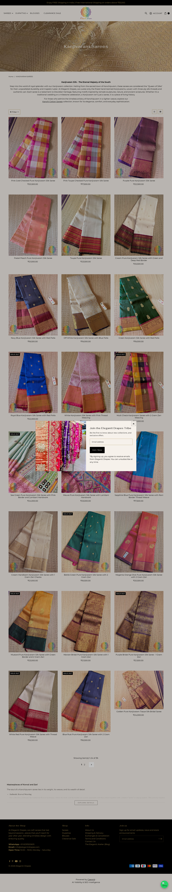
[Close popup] (133, 423)
